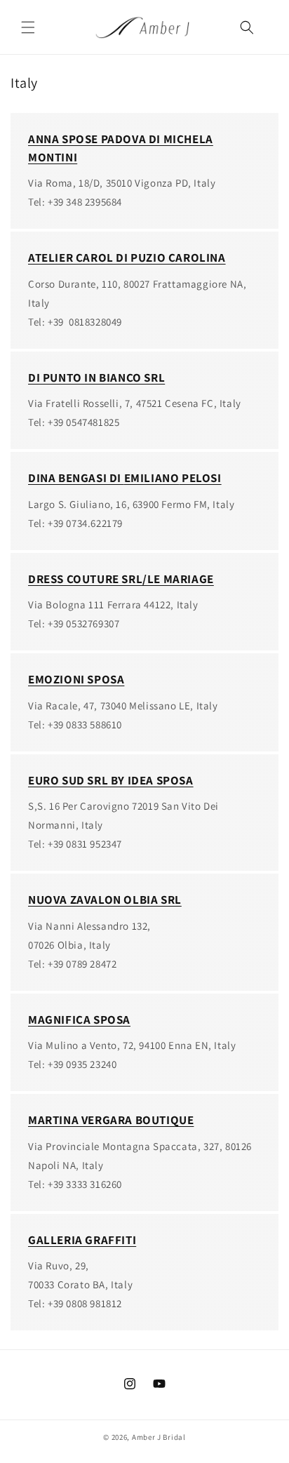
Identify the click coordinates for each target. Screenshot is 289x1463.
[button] (28, 27)
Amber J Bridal (159, 1437)
